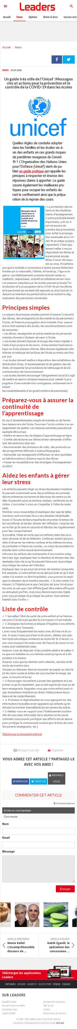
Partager (57, 59)
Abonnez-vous (57, 778)
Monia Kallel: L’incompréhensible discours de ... (20, 945)
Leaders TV (32, 984)
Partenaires (10, 984)
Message (8, 851)
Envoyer (65, 889)
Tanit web (60, 1023)
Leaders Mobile (8, 1013)
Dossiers (21, 984)
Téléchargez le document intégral (22, 734)
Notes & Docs (50, 17)
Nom (5, 824)
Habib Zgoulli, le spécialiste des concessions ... (58, 945)
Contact (47, 1009)
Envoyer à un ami (28, 750)
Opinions (56, 984)
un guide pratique (32, 171)
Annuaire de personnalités (13, 1005)
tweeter (69, 59)
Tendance (66, 984)
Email (6, 837)
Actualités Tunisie (9, 1002)
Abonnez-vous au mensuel (55, 1013)
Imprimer (57, 750)
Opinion (33, 17)
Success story (44, 984)
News (18, 47)
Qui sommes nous (9, 1009)
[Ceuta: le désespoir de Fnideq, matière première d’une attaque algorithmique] (24, 914)
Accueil (6, 47)
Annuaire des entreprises (54, 1002)
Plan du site (48, 1005)
